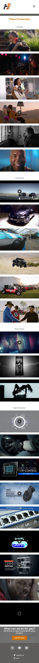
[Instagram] (12, 648)
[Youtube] (19, 648)
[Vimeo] (26, 648)
